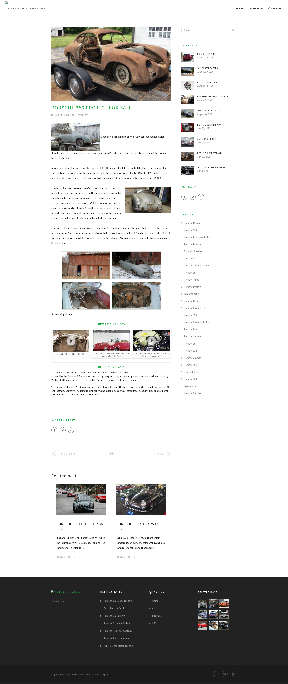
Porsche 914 (190, 350)
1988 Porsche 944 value (209, 110)
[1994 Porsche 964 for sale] (213, 614)
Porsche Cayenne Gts (195, 308)
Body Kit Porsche (193, 251)
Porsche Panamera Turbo (197, 237)
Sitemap (156, 615)
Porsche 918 (190, 230)
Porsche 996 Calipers (114, 615)
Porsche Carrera (192, 336)
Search (276, 8)
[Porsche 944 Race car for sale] (224, 614)
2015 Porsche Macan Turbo (211, 167)
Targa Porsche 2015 (114, 608)
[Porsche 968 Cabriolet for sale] (213, 625)
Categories (256, 8)
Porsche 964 (190, 379)
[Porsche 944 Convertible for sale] (202, 625)
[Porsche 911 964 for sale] (202, 614)
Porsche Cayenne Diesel (196, 265)
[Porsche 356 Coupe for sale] (81, 498)
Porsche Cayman (192, 357)
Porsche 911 (190, 258)
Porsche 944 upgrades (208, 82)
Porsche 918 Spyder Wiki (209, 153)
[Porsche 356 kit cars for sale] (141, 498)
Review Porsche (192, 372)
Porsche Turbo (191, 279)
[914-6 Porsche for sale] (224, 603)
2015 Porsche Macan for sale (118, 645)
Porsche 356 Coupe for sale (81, 524)
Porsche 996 (190, 364)
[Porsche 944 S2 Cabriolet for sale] (224, 625)
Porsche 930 (190, 329)
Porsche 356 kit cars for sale (141, 524)
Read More (63, 557)
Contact (156, 608)
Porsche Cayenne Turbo (196, 322)
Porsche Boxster (193, 244)
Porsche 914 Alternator (209, 124)
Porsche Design (192, 301)
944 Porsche (190, 386)
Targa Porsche (191, 293)
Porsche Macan (192, 223)
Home (240, 8)
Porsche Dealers (192, 286)
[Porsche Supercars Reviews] (30, 5)
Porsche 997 (190, 272)
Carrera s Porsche (207, 139)
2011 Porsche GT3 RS (207, 68)
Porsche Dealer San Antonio (118, 630)
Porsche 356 (82, 115)
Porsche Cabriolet (193, 393)
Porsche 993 (190, 343)
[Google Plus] (71, 430)
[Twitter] (63, 430)
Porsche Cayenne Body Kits (118, 623)
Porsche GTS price (206, 54)
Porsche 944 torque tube (117, 638)
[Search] (233, 30)
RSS (154, 623)
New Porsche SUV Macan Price (212, 96)
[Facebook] (54, 430)
